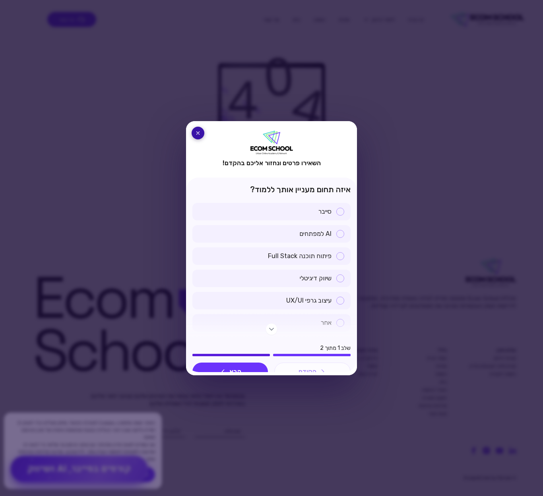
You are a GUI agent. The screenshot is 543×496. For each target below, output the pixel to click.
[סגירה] (198, 133)
